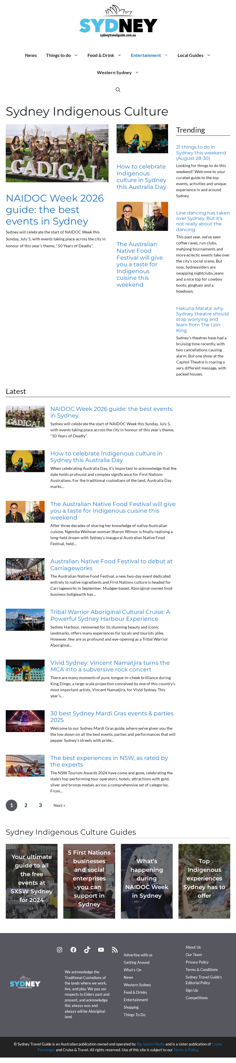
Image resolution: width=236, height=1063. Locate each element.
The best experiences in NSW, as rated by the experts (109, 761)
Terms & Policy (186, 1049)
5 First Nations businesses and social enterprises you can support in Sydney (89, 878)
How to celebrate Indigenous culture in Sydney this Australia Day (141, 176)
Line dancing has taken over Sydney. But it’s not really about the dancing (203, 221)
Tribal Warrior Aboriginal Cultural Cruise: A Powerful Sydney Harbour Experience (110, 615)
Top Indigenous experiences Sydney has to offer (204, 878)
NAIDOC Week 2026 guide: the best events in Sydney (55, 209)
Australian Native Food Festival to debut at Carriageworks (111, 565)
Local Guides (190, 55)
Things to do (58, 55)
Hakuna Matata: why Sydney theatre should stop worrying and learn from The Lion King (202, 319)
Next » (59, 805)
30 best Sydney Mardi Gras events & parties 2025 (112, 717)
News (31, 55)
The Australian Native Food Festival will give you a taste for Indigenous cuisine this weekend (140, 264)
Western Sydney (114, 72)
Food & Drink (100, 55)
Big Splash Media (151, 1044)
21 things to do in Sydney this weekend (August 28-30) (201, 152)
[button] (118, 89)
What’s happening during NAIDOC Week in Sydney (146, 878)
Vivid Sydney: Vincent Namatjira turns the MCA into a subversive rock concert (110, 666)
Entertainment (146, 55)
